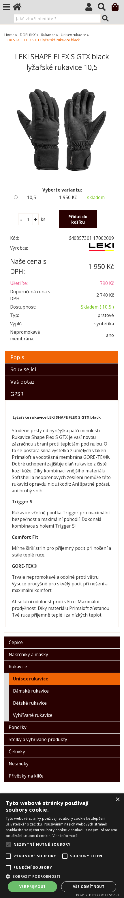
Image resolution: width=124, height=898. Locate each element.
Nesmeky (19, 764)
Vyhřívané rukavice (32, 715)
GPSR (16, 393)
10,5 (31, 197)
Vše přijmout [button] (32, 886)
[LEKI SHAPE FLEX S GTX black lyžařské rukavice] (62, 129)
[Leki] (101, 249)
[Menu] (6, 7)
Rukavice (18, 667)
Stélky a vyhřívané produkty (38, 739)
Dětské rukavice (30, 703)
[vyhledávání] (104, 8)
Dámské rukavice (31, 691)
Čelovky (17, 752)
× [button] (117, 799)
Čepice (16, 642)
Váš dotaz (22, 381)
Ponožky (18, 727)
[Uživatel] (91, 8)
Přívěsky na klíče (26, 776)
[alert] (62, 845)
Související (23, 369)
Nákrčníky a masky (28, 655)
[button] (62, 876)
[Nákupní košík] (118, 8)
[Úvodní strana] (20, 8)
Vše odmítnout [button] (88, 886)
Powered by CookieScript (98, 895)
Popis (17, 357)
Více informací (64, 835)
